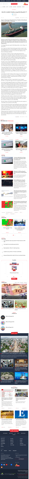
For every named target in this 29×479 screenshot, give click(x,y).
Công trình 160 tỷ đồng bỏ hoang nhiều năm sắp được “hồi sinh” (7, 381)
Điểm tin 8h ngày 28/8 (9, 327)
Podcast (18, 282)
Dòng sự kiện (14, 387)
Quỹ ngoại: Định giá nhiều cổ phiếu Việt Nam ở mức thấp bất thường (14, 255)
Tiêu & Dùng (11, 433)
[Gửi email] (23, 17)
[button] (21, 235)
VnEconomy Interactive (20, 419)
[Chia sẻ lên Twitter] (22, 17)
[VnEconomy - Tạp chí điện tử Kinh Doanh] (14, 431)
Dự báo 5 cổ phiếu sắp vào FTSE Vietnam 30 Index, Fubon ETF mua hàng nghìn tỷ (20, 229)
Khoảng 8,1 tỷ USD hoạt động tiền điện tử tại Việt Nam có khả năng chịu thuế (20, 172)
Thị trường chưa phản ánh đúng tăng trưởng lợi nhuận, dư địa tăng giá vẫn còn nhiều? (20, 191)
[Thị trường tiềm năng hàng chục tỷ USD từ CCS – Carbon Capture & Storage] (21, 376)
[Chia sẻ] (26, 17)
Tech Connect (23, 433)
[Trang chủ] (1, 6)
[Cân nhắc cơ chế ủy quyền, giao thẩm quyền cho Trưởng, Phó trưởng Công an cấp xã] (21, 363)
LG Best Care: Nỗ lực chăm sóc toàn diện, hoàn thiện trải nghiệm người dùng (21, 149)
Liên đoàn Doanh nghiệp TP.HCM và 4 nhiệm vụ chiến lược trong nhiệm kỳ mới (21, 133)
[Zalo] (11, 465)
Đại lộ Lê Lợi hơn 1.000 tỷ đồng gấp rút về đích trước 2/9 (13, 353)
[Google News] (17, 17)
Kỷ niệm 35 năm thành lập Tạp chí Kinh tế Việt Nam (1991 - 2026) (21, 399)
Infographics (21, 282)
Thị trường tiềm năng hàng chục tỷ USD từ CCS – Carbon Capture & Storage (21, 382)
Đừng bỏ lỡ (4, 217)
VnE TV (16, 282)
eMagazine (25, 282)
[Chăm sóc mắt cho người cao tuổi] (7, 363)
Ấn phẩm (14, 260)
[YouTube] (6, 465)
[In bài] (1, 17)
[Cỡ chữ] (3, 17)
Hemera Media (14, 473)
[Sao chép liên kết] (25, 17)
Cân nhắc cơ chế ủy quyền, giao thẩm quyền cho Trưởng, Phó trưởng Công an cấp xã (21, 369)
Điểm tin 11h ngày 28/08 (10, 321)
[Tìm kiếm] (3, 4)
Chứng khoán (2, 139)
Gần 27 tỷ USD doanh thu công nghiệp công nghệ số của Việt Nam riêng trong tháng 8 (7, 133)
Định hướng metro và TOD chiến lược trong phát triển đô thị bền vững (7, 399)
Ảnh (1, 450)
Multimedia (4, 282)
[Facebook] (2, 465)
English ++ (14, 434)
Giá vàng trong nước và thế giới (7, 419)
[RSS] (2, 467)
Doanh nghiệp (17, 139)
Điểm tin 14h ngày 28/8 (10, 316)
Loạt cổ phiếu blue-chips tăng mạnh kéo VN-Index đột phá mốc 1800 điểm (14, 241)
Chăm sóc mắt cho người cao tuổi (8, 308)
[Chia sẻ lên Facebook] (20, 17)
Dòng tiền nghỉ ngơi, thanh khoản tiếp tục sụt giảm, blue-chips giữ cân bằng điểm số (20, 202)
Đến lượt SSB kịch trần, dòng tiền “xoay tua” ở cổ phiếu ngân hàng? (19, 181)
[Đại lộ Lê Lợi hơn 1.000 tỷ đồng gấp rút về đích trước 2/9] (14, 344)
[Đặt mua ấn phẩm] (25, 4)
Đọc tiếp (3, 155)
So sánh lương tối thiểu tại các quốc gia (20, 309)
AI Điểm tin (14, 313)
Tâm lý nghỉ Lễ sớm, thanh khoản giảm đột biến (11, 244)
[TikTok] (9, 465)
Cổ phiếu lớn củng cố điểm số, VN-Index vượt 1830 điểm (12, 251)
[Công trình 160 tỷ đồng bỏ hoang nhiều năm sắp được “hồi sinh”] (7, 376)
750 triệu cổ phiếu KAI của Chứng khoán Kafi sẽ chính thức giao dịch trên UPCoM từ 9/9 (7, 149)
